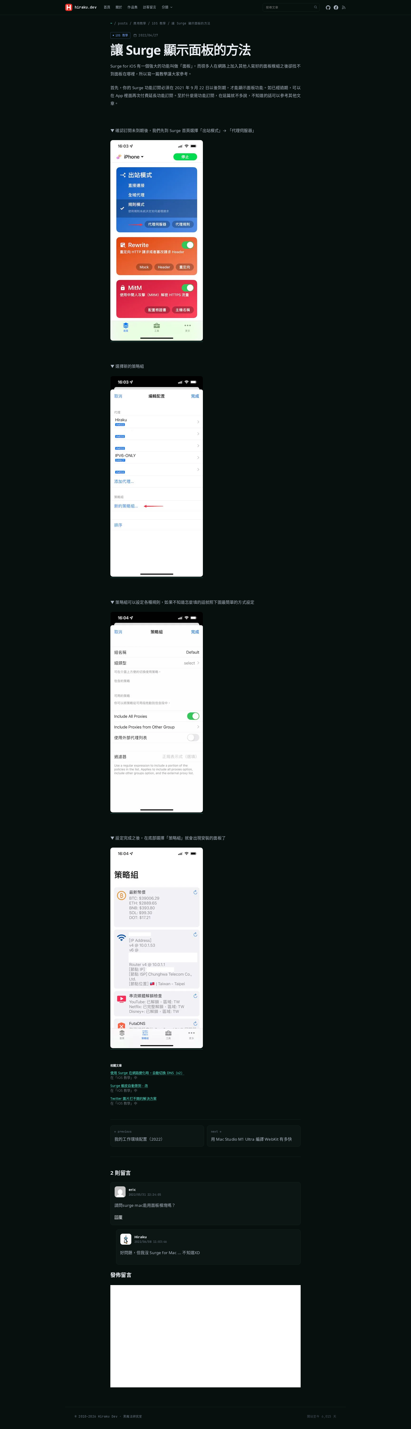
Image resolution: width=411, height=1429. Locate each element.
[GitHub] (328, 7)
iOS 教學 (159, 23)
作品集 (132, 7)
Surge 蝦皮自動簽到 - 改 (129, 1085)
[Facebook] (336, 7)
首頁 (107, 7)
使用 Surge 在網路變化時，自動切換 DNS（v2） (147, 1073)
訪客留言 (150, 7)
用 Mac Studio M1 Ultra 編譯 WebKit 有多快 (251, 1136)
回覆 (118, 1217)
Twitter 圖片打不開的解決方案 (133, 1098)
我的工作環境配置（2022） (139, 1136)
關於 (119, 7)
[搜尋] (315, 7)
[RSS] (344, 7)
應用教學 (139, 23)
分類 (165, 7)
